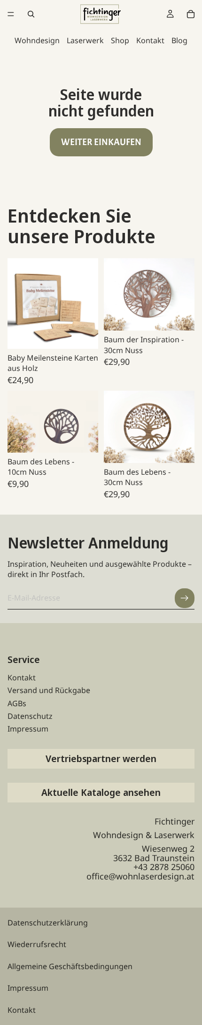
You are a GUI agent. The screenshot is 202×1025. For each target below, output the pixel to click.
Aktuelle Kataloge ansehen (101, 792)
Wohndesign (37, 40)
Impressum (28, 729)
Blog (179, 40)
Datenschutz (30, 716)
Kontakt (150, 40)
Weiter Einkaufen (101, 142)
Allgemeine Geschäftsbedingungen (70, 966)
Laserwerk (85, 40)
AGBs (17, 703)
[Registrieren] (184, 598)
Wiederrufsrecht (37, 944)
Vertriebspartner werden (101, 758)
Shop (120, 40)
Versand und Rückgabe (49, 690)
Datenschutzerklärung (48, 922)
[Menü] (11, 14)
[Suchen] (31, 14)
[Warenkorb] (190, 14)
